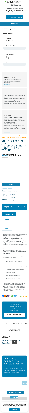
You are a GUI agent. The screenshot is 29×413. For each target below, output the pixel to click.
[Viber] (9, 296)
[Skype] (14, 296)
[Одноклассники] (5, 296)
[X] (7, 296)
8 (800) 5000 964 (14, 11)
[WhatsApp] (12, 296)
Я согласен (14, 409)
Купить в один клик (7, 188)
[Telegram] (16, 296)
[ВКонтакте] (3, 296)
